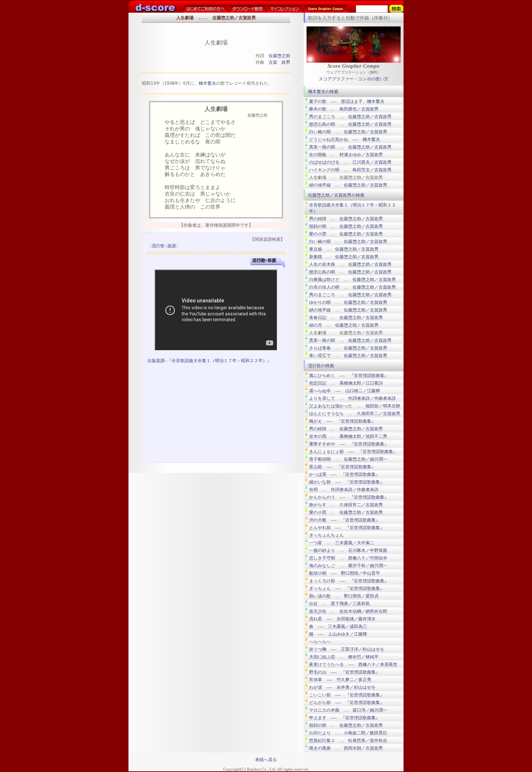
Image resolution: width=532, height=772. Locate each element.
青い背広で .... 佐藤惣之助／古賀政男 (348, 355)
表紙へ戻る (266, 759)
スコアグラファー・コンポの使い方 (353, 78)
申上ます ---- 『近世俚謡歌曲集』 (344, 717)
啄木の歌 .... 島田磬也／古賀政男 (344, 109)
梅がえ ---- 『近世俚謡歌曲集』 (342, 421)
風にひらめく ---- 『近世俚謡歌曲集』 (349, 375)
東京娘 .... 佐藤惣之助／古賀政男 (344, 249)
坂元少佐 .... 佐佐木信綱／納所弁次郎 (348, 611)
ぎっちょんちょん (326, 535)
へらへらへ (320, 641)
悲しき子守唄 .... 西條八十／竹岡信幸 (348, 558)
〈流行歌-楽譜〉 (163, 245)
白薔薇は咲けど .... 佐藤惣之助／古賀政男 (352, 279)
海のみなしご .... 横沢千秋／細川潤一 (348, 565)
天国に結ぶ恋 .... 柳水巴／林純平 (344, 656)
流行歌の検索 (321, 365)
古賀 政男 (279, 62)
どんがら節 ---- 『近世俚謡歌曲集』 (346, 702)
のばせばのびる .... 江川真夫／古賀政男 (350, 162)
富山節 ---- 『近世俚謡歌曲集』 (342, 466)
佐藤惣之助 (279, 55)
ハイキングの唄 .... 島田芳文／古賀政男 (350, 169)
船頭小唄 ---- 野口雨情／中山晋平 (344, 573)
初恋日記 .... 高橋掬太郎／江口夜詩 (346, 383)
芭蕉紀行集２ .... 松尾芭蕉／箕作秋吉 (348, 740)
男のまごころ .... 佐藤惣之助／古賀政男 (350, 116)
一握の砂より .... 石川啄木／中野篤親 (348, 550)
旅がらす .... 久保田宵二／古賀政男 (346, 504)
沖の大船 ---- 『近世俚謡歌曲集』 (344, 520)
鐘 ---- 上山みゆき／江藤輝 (338, 634)
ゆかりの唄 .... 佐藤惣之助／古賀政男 (348, 302)
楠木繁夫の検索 (323, 91)
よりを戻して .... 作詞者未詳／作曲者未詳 (352, 398)
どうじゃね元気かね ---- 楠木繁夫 (344, 139)
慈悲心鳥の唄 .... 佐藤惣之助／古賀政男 (350, 124)
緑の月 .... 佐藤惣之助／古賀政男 (344, 325)
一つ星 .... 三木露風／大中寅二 (341, 542)
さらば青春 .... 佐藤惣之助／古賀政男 (348, 348)
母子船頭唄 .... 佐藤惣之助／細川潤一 (348, 459)
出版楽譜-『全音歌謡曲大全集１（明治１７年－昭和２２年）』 (209, 360)
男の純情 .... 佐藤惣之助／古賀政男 (346, 218)
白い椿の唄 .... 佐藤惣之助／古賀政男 (348, 131)
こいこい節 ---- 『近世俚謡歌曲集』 (346, 694)
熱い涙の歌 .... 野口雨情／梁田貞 (344, 596)
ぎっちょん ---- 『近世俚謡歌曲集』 (346, 588)
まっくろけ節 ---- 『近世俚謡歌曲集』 (349, 580)
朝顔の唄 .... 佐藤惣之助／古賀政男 (346, 226)
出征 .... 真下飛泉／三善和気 (339, 603)
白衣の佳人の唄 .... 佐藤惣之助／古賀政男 (352, 287)
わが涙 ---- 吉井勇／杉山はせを (342, 687)
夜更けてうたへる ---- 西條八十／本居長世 (353, 664)
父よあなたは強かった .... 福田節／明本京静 (354, 405)
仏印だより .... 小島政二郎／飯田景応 (348, 732)
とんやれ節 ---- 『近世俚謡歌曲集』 (346, 527)
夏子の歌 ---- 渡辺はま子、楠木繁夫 (346, 101)
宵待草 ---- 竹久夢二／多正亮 (340, 679)
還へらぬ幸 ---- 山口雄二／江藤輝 (344, 390)
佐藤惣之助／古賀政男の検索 (336, 195)
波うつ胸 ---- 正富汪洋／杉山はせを (346, 649)
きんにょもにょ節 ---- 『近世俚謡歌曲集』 (353, 451)
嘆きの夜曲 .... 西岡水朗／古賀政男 (346, 748)
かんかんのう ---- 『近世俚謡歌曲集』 (349, 497)
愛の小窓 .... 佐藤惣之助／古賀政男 (346, 233)
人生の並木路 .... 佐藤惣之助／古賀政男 (350, 264)
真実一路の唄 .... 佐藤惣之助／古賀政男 (350, 147)
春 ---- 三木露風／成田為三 (338, 626)
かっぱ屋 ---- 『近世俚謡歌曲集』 (344, 474)
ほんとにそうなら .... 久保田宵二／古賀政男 (354, 413)
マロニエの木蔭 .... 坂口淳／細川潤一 (348, 710)
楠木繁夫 (207, 83)
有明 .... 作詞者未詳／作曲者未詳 (344, 489)
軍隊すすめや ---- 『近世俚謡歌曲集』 (349, 443)
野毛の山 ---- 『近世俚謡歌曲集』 (344, 672)
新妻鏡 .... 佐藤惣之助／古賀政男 (344, 256)
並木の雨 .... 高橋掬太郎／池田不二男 (348, 436)
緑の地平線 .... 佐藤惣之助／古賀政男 (348, 185)
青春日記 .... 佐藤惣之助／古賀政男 (346, 317)
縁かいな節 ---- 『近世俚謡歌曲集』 (346, 481)
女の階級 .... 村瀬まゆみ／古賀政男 (346, 154)
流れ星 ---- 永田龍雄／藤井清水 (342, 618)
